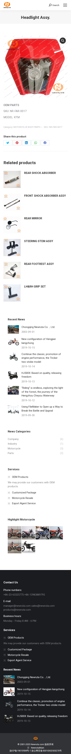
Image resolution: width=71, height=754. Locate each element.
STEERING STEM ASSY (38, 241)
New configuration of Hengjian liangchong (39, 341)
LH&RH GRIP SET (35, 286)
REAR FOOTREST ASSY (39, 264)
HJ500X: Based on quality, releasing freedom (41, 374)
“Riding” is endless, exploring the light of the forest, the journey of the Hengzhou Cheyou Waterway (42, 391)
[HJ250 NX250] (56, 533)
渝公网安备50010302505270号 (46, 750)
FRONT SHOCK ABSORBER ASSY (45, 195)
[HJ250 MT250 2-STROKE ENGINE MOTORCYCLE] (15, 547)
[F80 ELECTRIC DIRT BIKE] (29, 547)
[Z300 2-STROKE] (15, 533)
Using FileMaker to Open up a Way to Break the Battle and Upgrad (42, 408)
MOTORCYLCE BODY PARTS (26, 127)
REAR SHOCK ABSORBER (40, 173)
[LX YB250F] (42, 533)
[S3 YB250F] (29, 533)
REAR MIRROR (33, 218)
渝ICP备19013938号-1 (20, 750)
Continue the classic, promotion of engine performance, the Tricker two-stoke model (41, 358)
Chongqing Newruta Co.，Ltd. (38, 327)
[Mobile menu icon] (65, 5)
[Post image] (13, 329)
